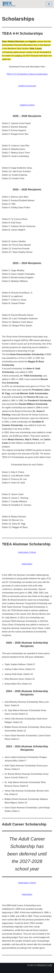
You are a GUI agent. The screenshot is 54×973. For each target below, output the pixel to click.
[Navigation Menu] (49, 4)
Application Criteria (27, 552)
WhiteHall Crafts (44, 965)
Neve (15, 970)
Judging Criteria (27, 105)
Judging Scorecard (27, 86)
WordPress (36, 970)
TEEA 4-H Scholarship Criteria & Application (27, 74)
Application (27, 564)
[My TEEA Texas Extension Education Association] (9, 4)
